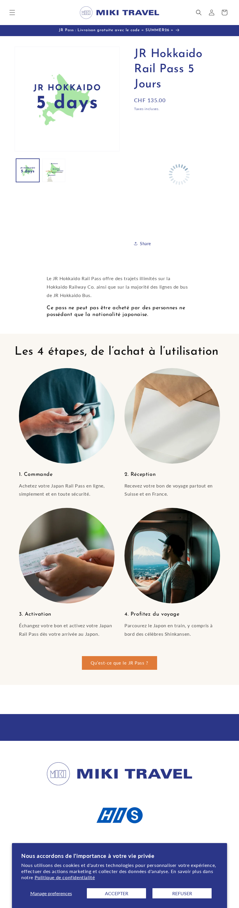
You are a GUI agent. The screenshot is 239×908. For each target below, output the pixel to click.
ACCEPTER (116, 893)
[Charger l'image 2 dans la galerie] (54, 170)
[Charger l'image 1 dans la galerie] (27, 170)
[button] (12, 12)
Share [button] (145, 243)
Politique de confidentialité (65, 877)
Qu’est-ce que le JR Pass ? (119, 662)
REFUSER (182, 893)
